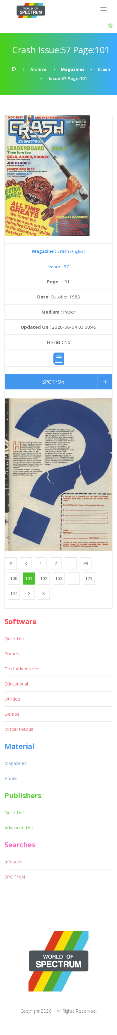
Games (11, 653)
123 (88, 578)
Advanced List (18, 827)
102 (43, 578)
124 (13, 593)
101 (28, 578)
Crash (104, 69)
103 (58, 578)
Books (10, 778)
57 (58, 266)
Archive (38, 69)
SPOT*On (53, 382)
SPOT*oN (14, 877)
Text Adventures (22, 669)
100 (13, 578)
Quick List (14, 638)
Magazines (73, 69)
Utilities (12, 699)
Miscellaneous (18, 729)
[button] (110, 26)
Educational (16, 684)
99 (85, 563)
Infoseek (13, 862)
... (71, 563)
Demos (12, 714)
